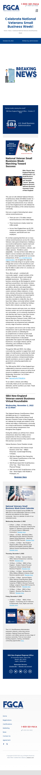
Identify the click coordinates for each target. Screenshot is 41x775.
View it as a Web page (27, 108)
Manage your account (25, 666)
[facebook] (3, 744)
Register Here (20, 477)
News (9, 30)
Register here (21, 532)
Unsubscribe (13, 666)
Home (5, 30)
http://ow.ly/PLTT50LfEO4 (17, 378)
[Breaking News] (13, 701)
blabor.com (30, 757)
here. (22, 640)
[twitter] (7, 744)
